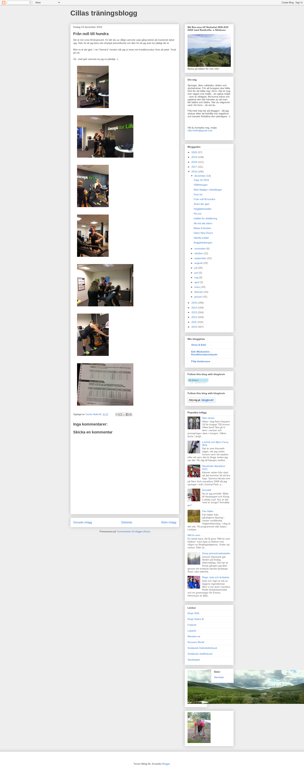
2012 (194, 317)
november (200, 248)
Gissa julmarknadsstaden (216, 553)
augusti (198, 263)
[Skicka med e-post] (117, 414)
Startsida (126, 522)
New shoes (208, 418)
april (197, 282)
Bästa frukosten (202, 228)
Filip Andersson (200, 361)
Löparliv (192, 630)
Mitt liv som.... (195, 535)
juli (196, 267)
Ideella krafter (201, 237)
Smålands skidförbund (200, 653)
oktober (199, 253)
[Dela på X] (124, 414)
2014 (194, 307)
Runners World (196, 642)
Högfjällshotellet (202, 208)
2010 (194, 326)
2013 (194, 312)
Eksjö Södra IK (196, 619)
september (200, 258)
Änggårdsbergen (203, 242)
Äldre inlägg (168, 522)
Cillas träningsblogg (103, 13)
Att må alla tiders (203, 223)
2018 (194, 162)
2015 (194, 302)
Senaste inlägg (82, 522)
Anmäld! (206, 490)
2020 (194, 152)
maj (196, 277)
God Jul (198, 194)
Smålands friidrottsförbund (202, 648)
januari (198, 296)
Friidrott (192, 624)
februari (199, 291)
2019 (194, 157)
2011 (194, 322)
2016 (194, 171)
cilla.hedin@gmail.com (200, 130)
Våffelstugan (201, 184)
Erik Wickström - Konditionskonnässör (204, 353)
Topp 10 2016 (201, 180)
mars (197, 287)
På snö (197, 213)
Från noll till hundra (204, 199)
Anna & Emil (198, 344)
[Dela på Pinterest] (130, 414)
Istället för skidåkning (205, 218)
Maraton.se (194, 636)
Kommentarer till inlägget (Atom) (133, 531)
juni (196, 272)
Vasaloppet (194, 659)
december (200, 175)
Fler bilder (207, 511)
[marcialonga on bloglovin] (198, 382)
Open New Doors (203, 232)
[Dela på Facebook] (127, 414)
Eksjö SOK (193, 613)
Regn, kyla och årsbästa (215, 577)
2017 (194, 166)
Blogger (166, 764)
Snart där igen (202, 204)
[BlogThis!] (120, 414)
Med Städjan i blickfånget (208, 189)
